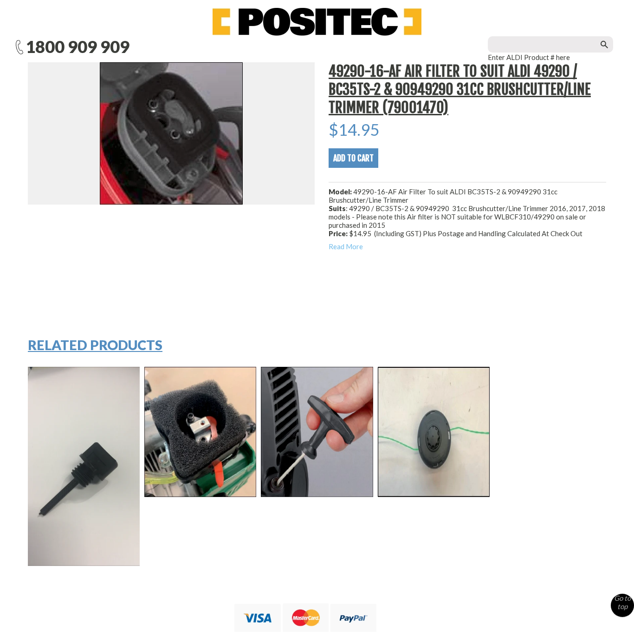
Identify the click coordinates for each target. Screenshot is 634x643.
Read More (346, 246)
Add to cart (353, 158)
